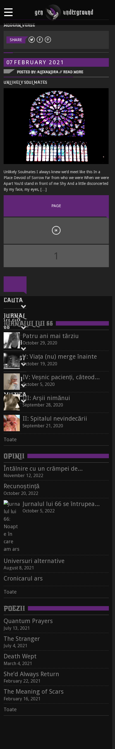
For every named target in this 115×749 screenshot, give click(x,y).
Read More (73, 72)
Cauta (13, 300)
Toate (10, 439)
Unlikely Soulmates (25, 82)
